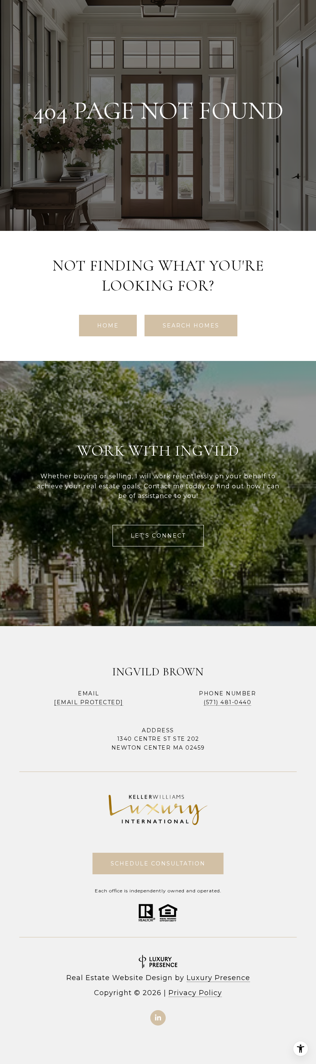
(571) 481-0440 (227, 702)
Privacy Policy (195, 993)
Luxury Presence (218, 978)
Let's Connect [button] (158, 535)
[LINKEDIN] (158, 1018)
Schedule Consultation (158, 863)
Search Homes (191, 325)
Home (108, 325)
